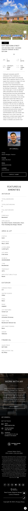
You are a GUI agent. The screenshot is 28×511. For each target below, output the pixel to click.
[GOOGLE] (19, 484)
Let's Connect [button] (14, 406)
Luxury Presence (14, 494)
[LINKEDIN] (12, 484)
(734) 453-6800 (18, 453)
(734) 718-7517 (6, 159)
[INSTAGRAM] (8, 484)
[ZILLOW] (23, 484)
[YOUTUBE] (15, 484)
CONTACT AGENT (14, 174)
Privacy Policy (20, 502)
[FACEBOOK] (4, 484)
